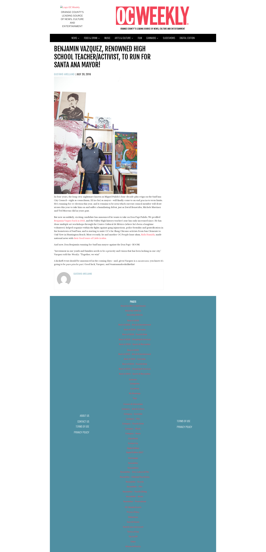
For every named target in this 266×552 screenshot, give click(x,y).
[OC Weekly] (70, 7)
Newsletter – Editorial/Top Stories (134, 477)
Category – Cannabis (133, 414)
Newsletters (133, 468)
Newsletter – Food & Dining (135, 491)
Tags (135, 398)
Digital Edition (187, 38)
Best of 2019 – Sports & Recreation (134, 374)
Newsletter (133, 463)
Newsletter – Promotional (134, 501)
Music (107, 38)
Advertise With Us (133, 310)
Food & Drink (90, 38)
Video (133, 541)
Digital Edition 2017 (134, 452)
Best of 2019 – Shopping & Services (135, 369)
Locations (134, 388)
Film (140, 38)
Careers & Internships (133, 404)
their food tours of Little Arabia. (90, 238)
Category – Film (133, 419)
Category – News (133, 433)
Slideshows (169, 38)
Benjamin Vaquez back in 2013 (69, 221)
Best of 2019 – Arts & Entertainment (134, 354)
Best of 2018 (133, 320)
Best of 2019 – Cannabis (135, 359)
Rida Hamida (148, 234)
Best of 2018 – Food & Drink (134, 334)
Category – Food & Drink (133, 423)
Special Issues (133, 522)
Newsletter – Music (134, 496)
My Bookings (134, 393)
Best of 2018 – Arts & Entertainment (134, 324)
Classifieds (133, 438)
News (74, 38)
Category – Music (133, 428)
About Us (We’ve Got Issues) (133, 306)
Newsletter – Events (135, 482)
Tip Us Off (133, 536)
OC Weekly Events (133, 507)
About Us (84, 415)
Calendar (133, 379)
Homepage (133, 458)
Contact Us (83, 421)
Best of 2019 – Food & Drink (134, 364)
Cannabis (151, 38)
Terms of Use (82, 426)
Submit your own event (133, 527)
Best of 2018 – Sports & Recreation (134, 344)
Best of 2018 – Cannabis (135, 329)
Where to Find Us (133, 546)
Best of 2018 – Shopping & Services (135, 339)
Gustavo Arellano (64, 74)
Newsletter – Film (134, 486)
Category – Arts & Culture (133, 409)
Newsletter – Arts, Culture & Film (134, 472)
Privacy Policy (81, 432)
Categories (135, 383)
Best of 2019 (133, 350)
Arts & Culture (123, 38)
